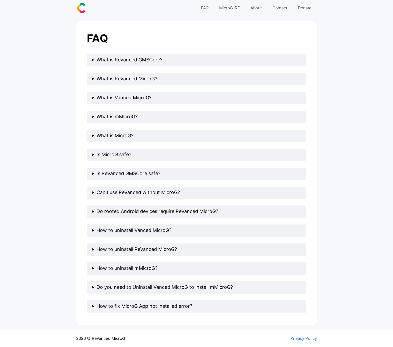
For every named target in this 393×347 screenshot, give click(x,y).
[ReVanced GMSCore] (83, 8)
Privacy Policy (303, 338)
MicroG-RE (229, 7)
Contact (279, 7)
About (256, 7)
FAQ (205, 7)
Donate (304, 7)
